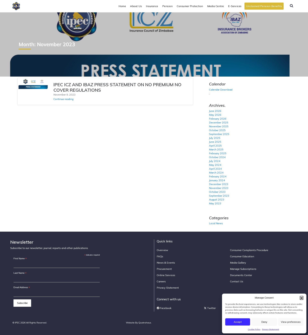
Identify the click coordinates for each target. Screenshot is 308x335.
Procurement (164, 268)
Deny (264, 321)
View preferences (291, 321)
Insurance (152, 6)
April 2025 (215, 145)
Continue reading (63, 99)
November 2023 (218, 188)
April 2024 (215, 168)
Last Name (19, 272)
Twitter (211, 308)
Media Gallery (238, 262)
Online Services (166, 275)
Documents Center (241, 275)
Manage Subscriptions (243, 268)
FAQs (160, 256)
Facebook (165, 308)
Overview (162, 250)
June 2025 (215, 141)
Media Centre (215, 6)
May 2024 (215, 164)
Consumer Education (242, 256)
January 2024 (217, 180)
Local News (216, 223)
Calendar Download (220, 89)
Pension (167, 6)
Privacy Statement (270, 329)
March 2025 (216, 149)
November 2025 (218, 126)
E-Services (235, 6)
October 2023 (217, 191)
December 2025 (218, 122)
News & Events (166, 262)
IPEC (24, 6)
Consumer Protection (190, 6)
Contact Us (236, 281)
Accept (238, 321)
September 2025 (219, 134)
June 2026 (215, 111)
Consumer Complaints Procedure (249, 250)
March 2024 (216, 172)
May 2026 (215, 114)
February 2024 (217, 176)
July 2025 (214, 137)
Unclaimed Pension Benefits (264, 6)
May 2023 (215, 203)
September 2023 (219, 195)
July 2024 (214, 161)
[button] (301, 297)
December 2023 (218, 184)
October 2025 (217, 130)
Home (122, 6)
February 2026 (217, 118)
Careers (161, 281)
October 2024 (217, 157)
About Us (136, 6)
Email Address (21, 287)
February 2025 (217, 153)
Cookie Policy (254, 329)
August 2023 (216, 199)
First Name (20, 258)
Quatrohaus (144, 322)
